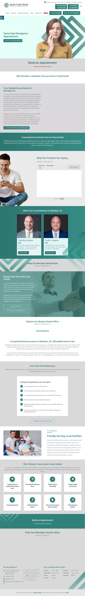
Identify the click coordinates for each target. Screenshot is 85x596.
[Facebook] (81, 6)
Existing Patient (61, 5)
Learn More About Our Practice (16, 128)
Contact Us (38, 13)
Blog (31, 13)
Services (13, 13)
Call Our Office (32, 571)
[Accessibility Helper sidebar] (2, 18)
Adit (67, 592)
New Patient (73, 5)
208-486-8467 (73, 8)
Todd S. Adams (52, 240)
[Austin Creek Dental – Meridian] (15, 5)
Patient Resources (23, 13)
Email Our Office (32, 575)
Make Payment (55, 13)
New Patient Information (16, 310)
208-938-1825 (61, 8)
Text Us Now (30, 579)
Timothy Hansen (25, 240)
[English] (45, 13)
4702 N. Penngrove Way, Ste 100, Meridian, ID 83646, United (64, 2)
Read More (23, 252)
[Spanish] (47, 13)
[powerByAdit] (62, 199)
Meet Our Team (16, 306)
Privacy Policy (37, 592)
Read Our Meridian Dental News (42, 264)
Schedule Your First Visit (42, 421)
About (7, 13)
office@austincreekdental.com (13, 581)
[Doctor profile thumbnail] (29, 226)
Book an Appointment (71, 13)
